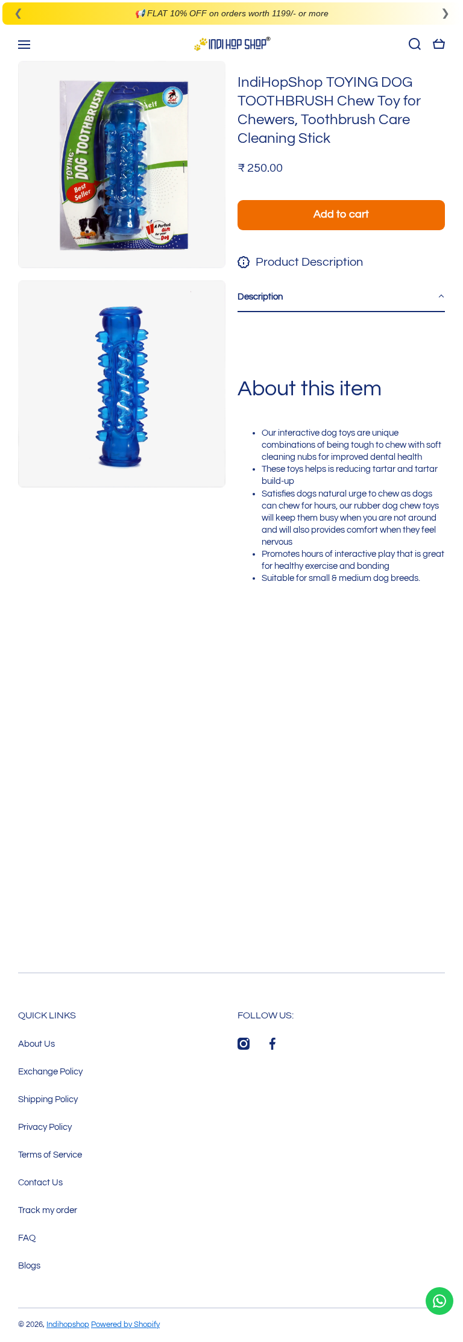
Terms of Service (50, 1154)
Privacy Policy (45, 1127)
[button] (341, 297)
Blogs (29, 1265)
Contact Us (40, 1182)
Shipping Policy (48, 1099)
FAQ (27, 1238)
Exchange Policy (50, 1071)
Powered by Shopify (125, 1324)
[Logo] (231, 43)
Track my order (47, 1210)
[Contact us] (439, 1301)
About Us (36, 1044)
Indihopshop (67, 1324)
